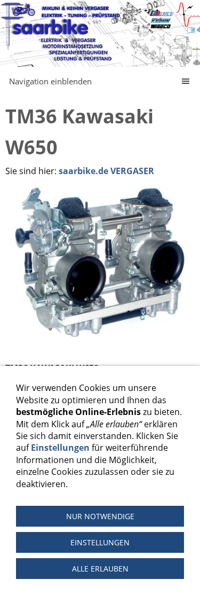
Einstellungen (60, 447)
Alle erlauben (100, 568)
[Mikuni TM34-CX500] (100, 263)
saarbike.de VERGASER (106, 171)
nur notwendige (100, 516)
